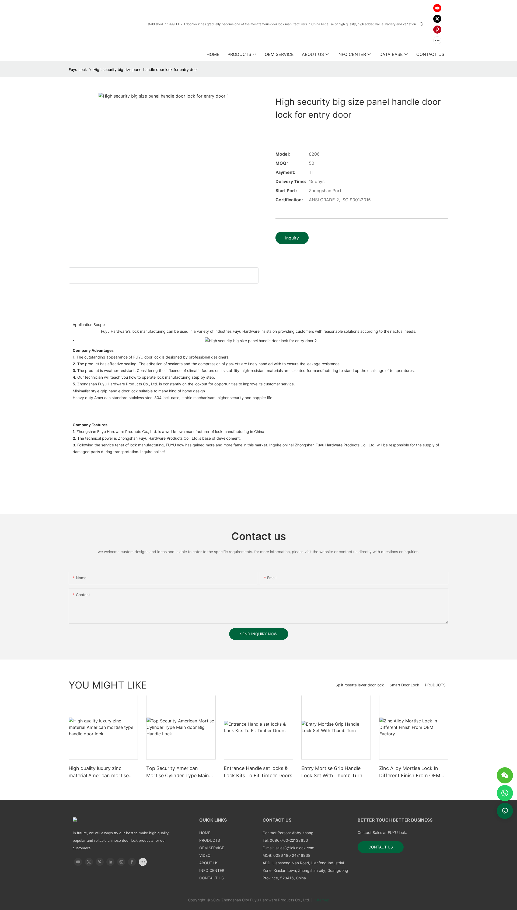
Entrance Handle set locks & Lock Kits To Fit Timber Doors (258, 771)
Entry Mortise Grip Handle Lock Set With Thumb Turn (331, 771)
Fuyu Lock (78, 69)
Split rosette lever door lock (360, 685)
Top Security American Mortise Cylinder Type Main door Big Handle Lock (177, 772)
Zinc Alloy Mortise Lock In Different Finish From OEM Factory (409, 772)
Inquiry (292, 238)
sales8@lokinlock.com (294, 847)
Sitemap (321, 900)
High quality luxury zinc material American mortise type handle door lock (99, 772)
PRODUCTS (435, 685)
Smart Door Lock (404, 685)
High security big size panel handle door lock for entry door (145, 69)
